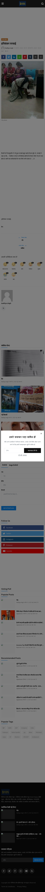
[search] (42, 3)
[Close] (41, 433)
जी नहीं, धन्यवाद (22, 455)
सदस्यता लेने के (32, 450)
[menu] (2, 3)
